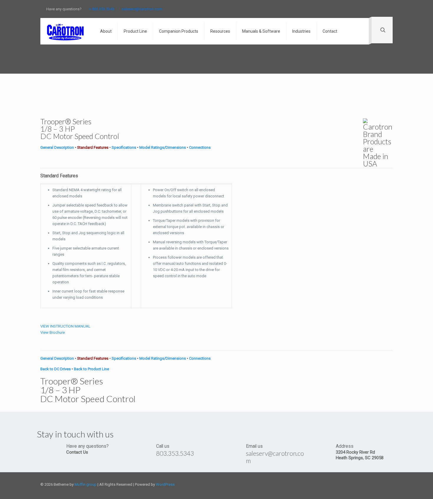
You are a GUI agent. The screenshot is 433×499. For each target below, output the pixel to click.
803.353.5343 (175, 453)
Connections (200, 147)
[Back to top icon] (391, 482)
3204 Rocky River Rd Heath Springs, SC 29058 (360, 455)
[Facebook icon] (354, 9)
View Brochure (52, 332)
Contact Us (77, 452)
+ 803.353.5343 (101, 9)
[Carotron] (65, 31)
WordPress (165, 484)
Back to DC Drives (55, 369)
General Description (57, 147)
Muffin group (86, 484)
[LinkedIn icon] (376, 9)
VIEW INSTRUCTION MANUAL (65, 326)
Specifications (124, 147)
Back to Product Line (91, 369)
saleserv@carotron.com (142, 9)
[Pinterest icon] (383, 9)
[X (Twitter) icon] (361, 9)
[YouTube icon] (368, 9)
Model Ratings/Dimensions (162, 147)
